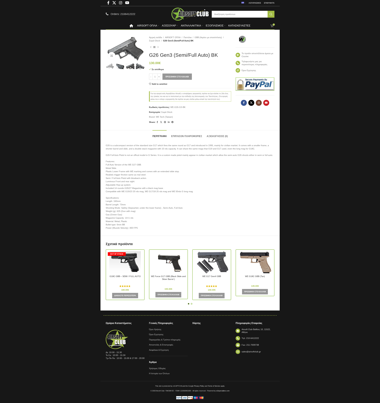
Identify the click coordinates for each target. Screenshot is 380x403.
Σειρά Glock (154, 40)
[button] (109, 66)
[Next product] (158, 47)
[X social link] (161, 122)
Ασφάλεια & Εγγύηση (159, 350)
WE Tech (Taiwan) (164, 117)
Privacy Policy (199, 386)
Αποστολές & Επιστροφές (161, 345)
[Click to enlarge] (111, 55)
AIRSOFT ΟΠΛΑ (173, 37)
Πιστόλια (188, 37)
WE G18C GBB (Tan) (255, 276)
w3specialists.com (222, 391)
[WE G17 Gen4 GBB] (211, 262)
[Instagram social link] (259, 103)
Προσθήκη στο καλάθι (177, 77)
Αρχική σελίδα (155, 37)
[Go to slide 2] (191, 304)
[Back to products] (154, 47)
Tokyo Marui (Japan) (125, 280)
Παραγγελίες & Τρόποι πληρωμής (165, 339)
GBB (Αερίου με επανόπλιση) (208, 37)
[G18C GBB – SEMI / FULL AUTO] (125, 262)
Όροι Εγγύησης (156, 334)
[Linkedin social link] (169, 122)
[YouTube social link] (266, 103)
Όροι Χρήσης (155, 329)
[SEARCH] (271, 14)
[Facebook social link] (157, 122)
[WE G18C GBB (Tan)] (255, 262)
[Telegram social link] (172, 122)
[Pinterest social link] (165, 122)
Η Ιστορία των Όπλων (159, 373)
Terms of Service (214, 386)
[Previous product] (151, 47)
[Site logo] (190, 14)
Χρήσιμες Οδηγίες (157, 368)
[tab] (159, 134)
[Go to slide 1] (188, 304)
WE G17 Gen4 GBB (211, 276)
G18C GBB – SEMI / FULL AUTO (125, 276)
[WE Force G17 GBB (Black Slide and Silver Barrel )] (168, 262)
